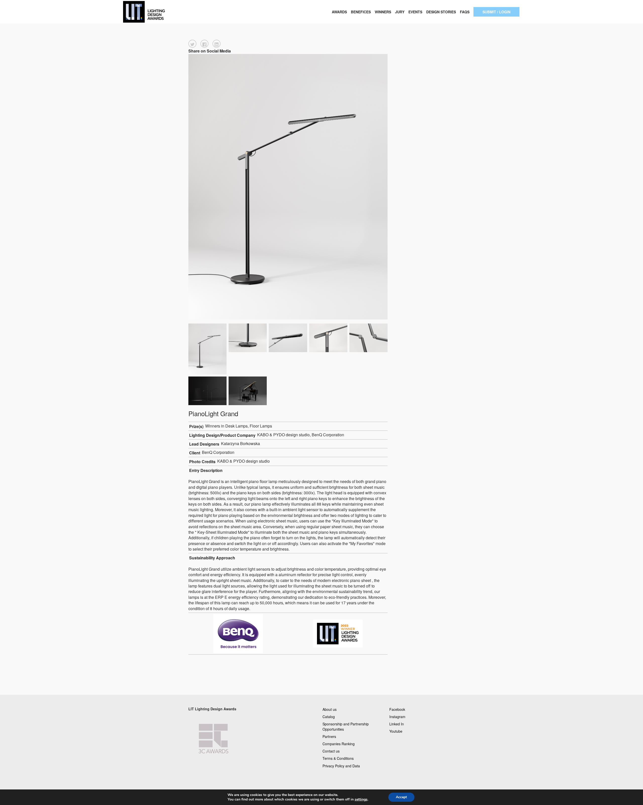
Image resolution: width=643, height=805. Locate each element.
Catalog (329, 716)
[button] (192, 44)
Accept (401, 797)
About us (330, 709)
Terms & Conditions (338, 758)
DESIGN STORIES (441, 11)
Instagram (397, 716)
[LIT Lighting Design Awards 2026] (161, 12)
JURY (399, 11)
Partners (329, 736)
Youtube (395, 731)
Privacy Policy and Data (341, 765)
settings (361, 799)
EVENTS (415, 11)
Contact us (331, 751)
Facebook (397, 709)
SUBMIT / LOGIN (496, 11)
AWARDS (339, 11)
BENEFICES (361, 11)
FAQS (464, 11)
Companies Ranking (339, 743)
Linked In (396, 723)
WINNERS (383, 11)
